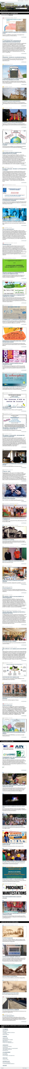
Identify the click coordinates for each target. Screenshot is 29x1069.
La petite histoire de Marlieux (9, 525)
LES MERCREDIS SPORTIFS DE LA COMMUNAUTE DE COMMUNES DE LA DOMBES (13, 296)
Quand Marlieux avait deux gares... (10, 993)
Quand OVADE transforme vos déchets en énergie (14, 386)
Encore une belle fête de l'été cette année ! (13, 826)
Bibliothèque (5, 1040)
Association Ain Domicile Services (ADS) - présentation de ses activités (12, 153)
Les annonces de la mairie (8, 17)
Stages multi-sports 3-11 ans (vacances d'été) (13, 879)
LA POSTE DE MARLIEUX (7, 938)
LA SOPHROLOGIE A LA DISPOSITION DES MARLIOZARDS (14, 319)
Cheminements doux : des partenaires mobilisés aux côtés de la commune (13, 758)
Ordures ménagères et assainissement (10, 372)
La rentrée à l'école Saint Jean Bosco (11, 101)
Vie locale (5, 772)
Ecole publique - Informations (9, 503)
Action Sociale (6, 167)
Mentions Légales (21, 0)
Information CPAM (6, 244)
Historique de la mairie (8, 539)
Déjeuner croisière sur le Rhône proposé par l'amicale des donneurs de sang (13, 273)
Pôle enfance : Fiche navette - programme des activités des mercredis (13, 436)
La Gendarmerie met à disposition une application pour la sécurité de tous (11, 41)
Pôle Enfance (6, 129)
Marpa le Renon (6, 1034)
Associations (5, 1047)
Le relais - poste (6, 471)
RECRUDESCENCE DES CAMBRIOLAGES (10, 677)
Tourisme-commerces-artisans (9, 483)
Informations (6, 39)
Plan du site (26, 0)
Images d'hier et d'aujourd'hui (9, 976)
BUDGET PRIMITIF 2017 (7, 588)
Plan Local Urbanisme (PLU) (8, 1042)
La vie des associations (8, 258)
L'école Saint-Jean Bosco (8, 229)
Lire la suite (23, 37)
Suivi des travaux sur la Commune (10, 1009)
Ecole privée (6, 86)
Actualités (6, 55)
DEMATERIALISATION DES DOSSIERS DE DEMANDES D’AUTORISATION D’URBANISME (13, 200)
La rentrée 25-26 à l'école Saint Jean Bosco (12, 122)
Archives (5, 1065)
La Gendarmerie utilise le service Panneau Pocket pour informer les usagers (12, 79)
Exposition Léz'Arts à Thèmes (9, 641)
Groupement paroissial (7, 1049)
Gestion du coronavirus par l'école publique (13, 561)
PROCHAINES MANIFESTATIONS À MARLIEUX (11, 896)
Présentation (6, 703)
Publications (6, 586)
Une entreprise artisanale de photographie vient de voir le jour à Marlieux (14, 498)
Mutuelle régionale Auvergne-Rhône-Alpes (13, 221)
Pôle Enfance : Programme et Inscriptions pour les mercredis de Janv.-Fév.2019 (13, 428)
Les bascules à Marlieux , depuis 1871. (11, 956)
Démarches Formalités (8, 184)
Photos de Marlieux (7, 963)
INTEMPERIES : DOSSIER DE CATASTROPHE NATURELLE (14, 57)
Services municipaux (7, 705)
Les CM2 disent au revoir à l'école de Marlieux (13, 861)
